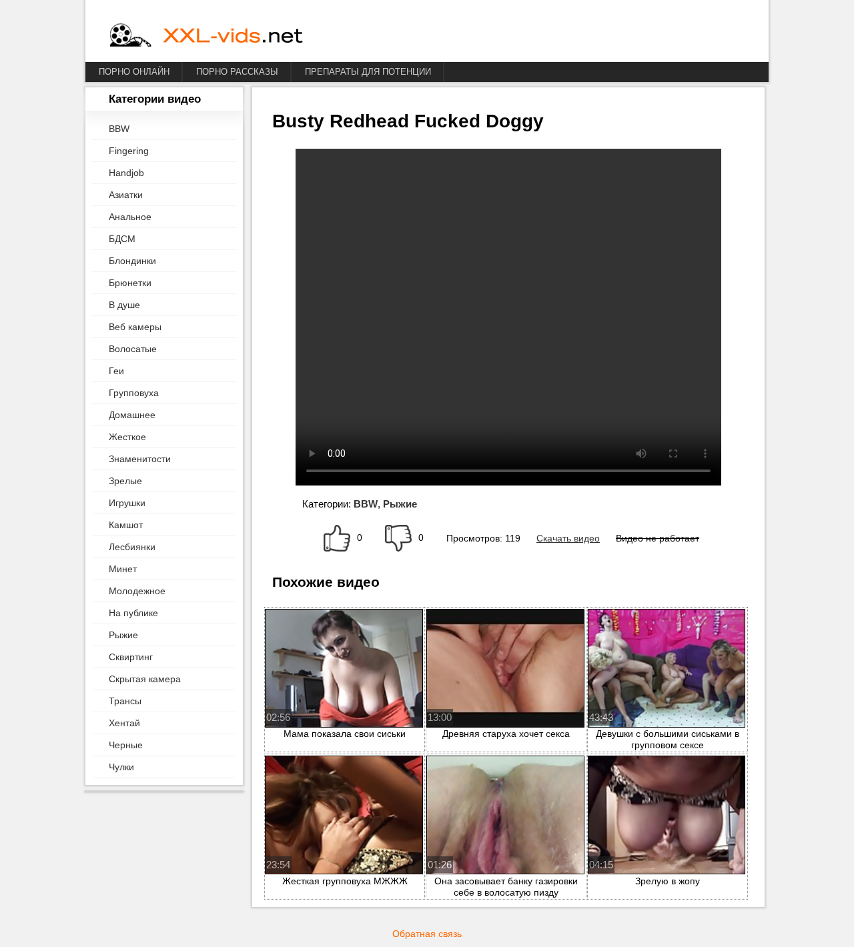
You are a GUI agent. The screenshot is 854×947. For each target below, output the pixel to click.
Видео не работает (657, 538)
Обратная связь (427, 933)
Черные (126, 745)
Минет (123, 569)
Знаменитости (140, 458)
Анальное (130, 216)
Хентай (124, 723)
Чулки (121, 767)
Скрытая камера (145, 679)
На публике (133, 613)
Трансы (125, 701)
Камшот (126, 525)
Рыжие (123, 635)
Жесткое (127, 436)
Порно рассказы (237, 72)
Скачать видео (568, 538)
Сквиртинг (131, 657)
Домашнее (132, 414)
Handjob (126, 172)
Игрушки (127, 503)
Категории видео (155, 99)
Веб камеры (135, 326)
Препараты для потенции (368, 72)
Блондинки (132, 260)
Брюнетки (130, 282)
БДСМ (122, 238)
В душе (124, 304)
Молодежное (137, 591)
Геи (116, 370)
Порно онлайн (134, 72)
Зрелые (125, 481)
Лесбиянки (132, 547)
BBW (119, 128)
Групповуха (134, 392)
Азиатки (126, 194)
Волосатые (133, 348)
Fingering (129, 150)
